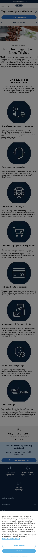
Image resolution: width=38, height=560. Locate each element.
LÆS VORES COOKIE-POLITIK (11, 538)
